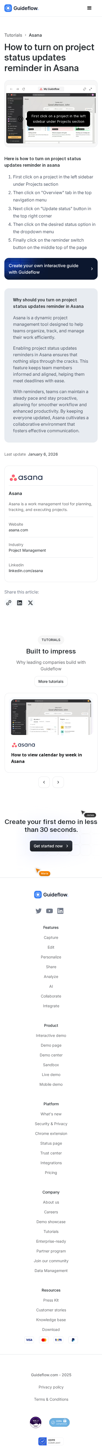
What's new (51, 1114)
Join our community (51, 1260)
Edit (51, 947)
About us (51, 1202)
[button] (89, 8)
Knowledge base (51, 1319)
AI (51, 986)
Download (51, 1329)
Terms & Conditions (51, 1399)
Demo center (51, 1055)
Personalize (51, 957)
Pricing (51, 1172)
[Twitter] (38, 910)
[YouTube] (49, 910)
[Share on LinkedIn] (19, 602)
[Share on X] (30, 602)
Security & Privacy (51, 1123)
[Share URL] (8, 602)
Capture (51, 937)
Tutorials (13, 35)
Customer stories (51, 1310)
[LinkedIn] (60, 910)
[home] (21, 8)
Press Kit (51, 1300)
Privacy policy (51, 1387)
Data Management (51, 1270)
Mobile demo (51, 1084)
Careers (51, 1212)
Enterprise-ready (51, 1241)
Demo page (51, 1045)
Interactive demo (51, 1035)
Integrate (51, 1005)
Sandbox (51, 1064)
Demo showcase (51, 1221)
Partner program (51, 1251)
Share (51, 966)
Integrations (51, 1162)
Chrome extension (51, 1133)
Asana (35, 35)
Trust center (51, 1153)
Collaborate (51, 996)
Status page (51, 1143)
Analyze (51, 976)
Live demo (51, 1074)
